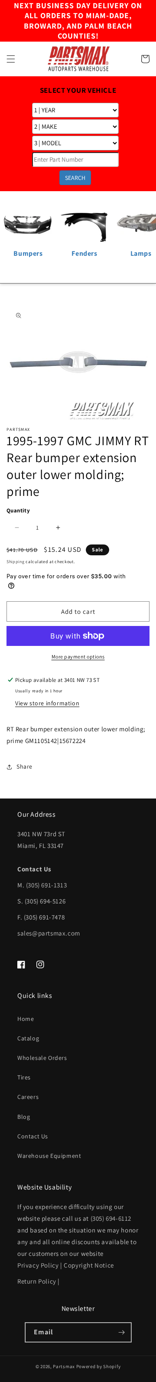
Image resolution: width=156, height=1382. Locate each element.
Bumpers (27, 253)
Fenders (84, 253)
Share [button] (24, 766)
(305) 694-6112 (111, 1218)
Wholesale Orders (42, 1058)
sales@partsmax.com (48, 933)
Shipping (15, 561)
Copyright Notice (89, 1265)
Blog (23, 1117)
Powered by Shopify (98, 1366)
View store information (47, 703)
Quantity (18, 510)
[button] (10, 58)
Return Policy (36, 1281)
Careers (28, 1097)
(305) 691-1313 (46, 885)
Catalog (28, 1038)
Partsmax (64, 1366)
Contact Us (32, 1136)
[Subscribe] (121, 1332)
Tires (24, 1077)
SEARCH (75, 178)
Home (25, 1019)
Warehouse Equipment (49, 1156)
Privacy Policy (37, 1265)
